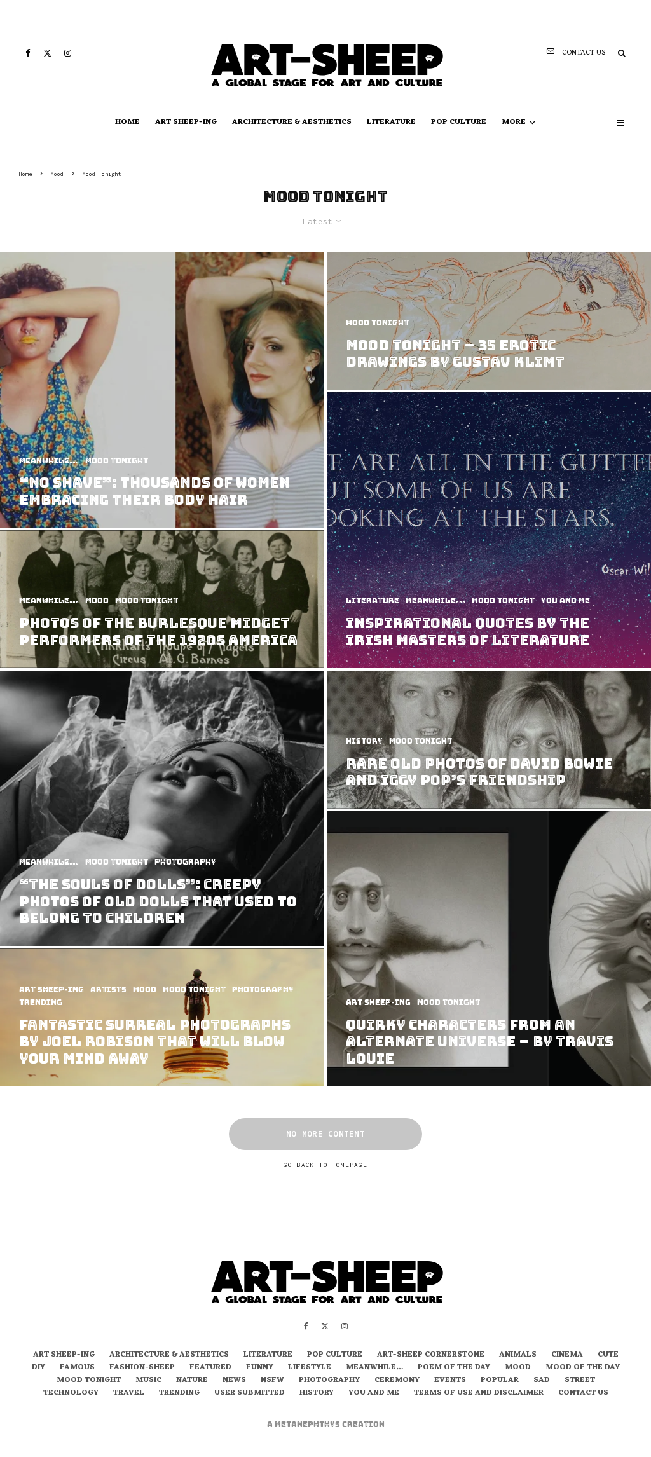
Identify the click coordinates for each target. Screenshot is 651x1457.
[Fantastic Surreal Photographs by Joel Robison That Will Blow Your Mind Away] (162, 1017)
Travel (128, 1393)
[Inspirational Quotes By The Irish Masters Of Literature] (489, 530)
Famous (77, 1368)
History (316, 1393)
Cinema (567, 1355)
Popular (500, 1380)
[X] (47, 53)
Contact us (583, 1393)
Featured (210, 1368)
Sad (541, 1380)
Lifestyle (309, 1368)
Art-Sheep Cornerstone (430, 1355)
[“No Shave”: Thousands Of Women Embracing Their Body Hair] (162, 390)
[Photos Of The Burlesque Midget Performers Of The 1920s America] (162, 599)
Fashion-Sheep (142, 1368)
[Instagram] (68, 53)
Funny (259, 1368)
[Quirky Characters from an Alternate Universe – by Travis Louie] (489, 949)
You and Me (373, 1393)
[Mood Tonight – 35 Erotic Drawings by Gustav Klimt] (489, 321)
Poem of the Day (454, 1368)
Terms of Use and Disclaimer (479, 1393)
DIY (38, 1368)
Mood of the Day (582, 1368)
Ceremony (397, 1380)
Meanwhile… (374, 1368)
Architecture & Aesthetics (292, 122)
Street (580, 1380)
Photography (329, 1380)
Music (148, 1380)
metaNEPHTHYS (308, 1424)
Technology (71, 1393)
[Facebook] (28, 53)
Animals (518, 1355)
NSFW (272, 1380)
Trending (179, 1393)
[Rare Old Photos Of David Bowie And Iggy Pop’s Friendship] (489, 740)
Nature (192, 1380)
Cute (608, 1355)
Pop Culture (458, 122)
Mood (518, 1368)
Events (450, 1380)
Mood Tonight (89, 1380)
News (234, 1380)
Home (127, 122)
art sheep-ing (186, 122)
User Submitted (249, 1393)
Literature (391, 122)
